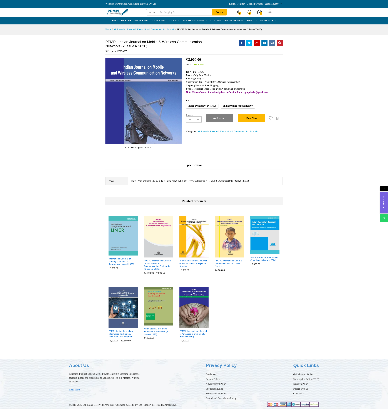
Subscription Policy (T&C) (306, 379)
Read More (74, 389)
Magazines (215, 21)
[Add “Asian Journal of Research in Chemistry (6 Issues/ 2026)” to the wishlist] (267, 251)
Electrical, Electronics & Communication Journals (234, 131)
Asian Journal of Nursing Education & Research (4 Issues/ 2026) (156, 331)
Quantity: (189, 115)
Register (278, 13)
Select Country (272, 3)
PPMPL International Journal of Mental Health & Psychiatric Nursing (193, 263)
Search (219, 12)
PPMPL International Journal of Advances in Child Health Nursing (228, 263)
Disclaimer (211, 374)
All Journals (203, 131)
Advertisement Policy (216, 384)
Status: (189, 64)
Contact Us (298, 393)
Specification (194, 164)
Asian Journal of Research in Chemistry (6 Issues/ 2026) (264, 258)
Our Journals (141, 21)
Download (251, 21)
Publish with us (300, 388)
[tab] (194, 166)
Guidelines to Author (303, 374)
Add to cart (220, 118)
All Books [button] (173, 21)
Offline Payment (255, 3)
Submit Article (268, 21)
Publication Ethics (214, 388)
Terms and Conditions (216, 393)
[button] (202, 106)
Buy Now (251, 118)
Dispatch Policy (300, 384)
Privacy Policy (213, 379)
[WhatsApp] (384, 218)
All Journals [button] (158, 21)
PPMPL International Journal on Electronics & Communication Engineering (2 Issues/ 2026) (157, 264)
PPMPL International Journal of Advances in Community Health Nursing (193, 334)
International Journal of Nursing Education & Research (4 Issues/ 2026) (121, 261)
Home (115, 21)
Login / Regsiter (237, 3)
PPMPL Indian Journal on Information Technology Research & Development (121, 334)
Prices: (189, 100)
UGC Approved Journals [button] (194, 21)
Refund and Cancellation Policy (221, 398)
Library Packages (233, 21)
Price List (126, 21)
